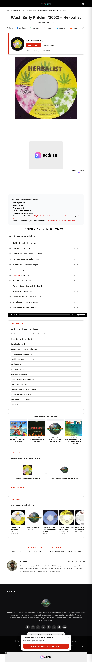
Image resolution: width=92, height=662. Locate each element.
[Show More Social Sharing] (83, 28)
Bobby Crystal (37, 216)
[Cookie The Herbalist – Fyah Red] (36, 427)
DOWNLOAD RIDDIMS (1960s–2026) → (46, 646)
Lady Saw (16, 275)
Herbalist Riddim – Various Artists (55, 440)
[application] (47, 315)
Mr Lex (16, 280)
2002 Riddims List (51, 221)
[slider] (82, 315)
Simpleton (17, 302)
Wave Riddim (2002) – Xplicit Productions (66, 551)
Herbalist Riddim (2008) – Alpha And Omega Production (73, 441)
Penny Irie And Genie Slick (24, 286)
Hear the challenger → (18, 488)
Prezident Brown (20, 297)
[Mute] (78, 315)
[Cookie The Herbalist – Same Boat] (18, 427)
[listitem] (18, 521)
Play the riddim (33, 45)
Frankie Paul (64, 216)
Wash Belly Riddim (21, 307)
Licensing (80, 646)
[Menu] (9, 3)
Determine (55, 216)
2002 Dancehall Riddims (34, 10)
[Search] (83, 3)
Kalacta (40, 22)
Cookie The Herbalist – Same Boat (18, 440)
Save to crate (49, 45)
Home (9, 10)
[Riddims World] (46, 4)
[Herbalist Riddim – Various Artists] (55, 427)
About (13, 646)
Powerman (17, 291)
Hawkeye (72, 216)
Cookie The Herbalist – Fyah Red (37, 440)
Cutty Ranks (47, 216)
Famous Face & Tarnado (23, 259)
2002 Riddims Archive (18, 10)
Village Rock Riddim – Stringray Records (26, 551)
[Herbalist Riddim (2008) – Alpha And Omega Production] (73, 427)
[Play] (11, 315)
